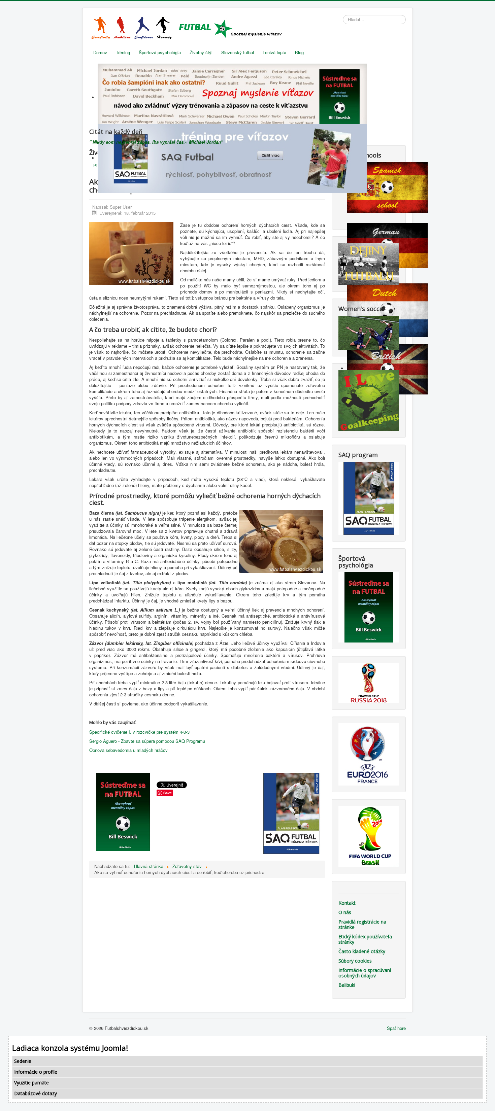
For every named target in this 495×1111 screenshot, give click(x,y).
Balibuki (346, 985)
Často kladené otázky (361, 951)
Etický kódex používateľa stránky (365, 939)
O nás (344, 912)
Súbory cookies (355, 961)
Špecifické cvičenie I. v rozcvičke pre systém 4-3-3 (139, 732)
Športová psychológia (160, 52)
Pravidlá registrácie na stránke (362, 924)
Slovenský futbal (237, 52)
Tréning (123, 52)
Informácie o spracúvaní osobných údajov (364, 973)
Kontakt (347, 903)
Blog (299, 52)
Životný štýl (201, 52)
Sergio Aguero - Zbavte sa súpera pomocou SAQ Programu (147, 741)
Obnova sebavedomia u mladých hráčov (128, 750)
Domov (100, 52)
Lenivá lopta (274, 52)
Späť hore (396, 1028)
